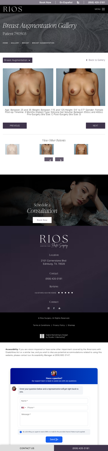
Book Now (45, 2)
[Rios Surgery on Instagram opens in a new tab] (48, 308)
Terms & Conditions (41, 325)
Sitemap (71, 325)
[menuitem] (48, 308)
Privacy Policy (59, 325)
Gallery (15, 43)
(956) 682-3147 (62, 355)
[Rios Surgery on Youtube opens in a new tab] (59, 308)
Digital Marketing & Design (57, 336)
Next (95, 125)
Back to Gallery (96, 60)
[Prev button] (48, 159)
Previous (15, 125)
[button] (103, 9)
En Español (66, 2)
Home (5, 43)
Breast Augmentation (43, 43)
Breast (25, 43)
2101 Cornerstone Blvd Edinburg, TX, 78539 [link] (54, 262)
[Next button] (59, 159)
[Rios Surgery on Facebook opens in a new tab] (54, 308)
